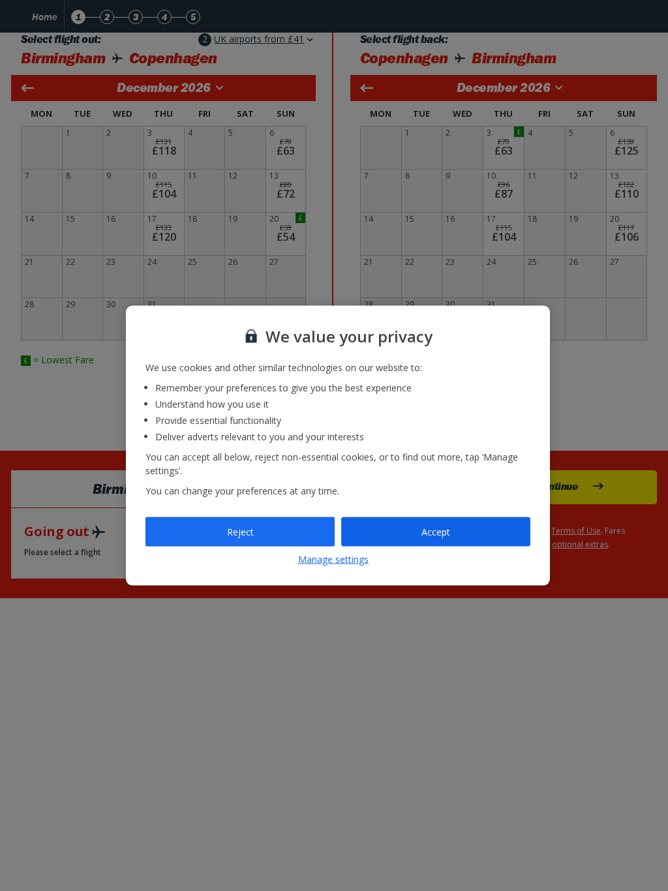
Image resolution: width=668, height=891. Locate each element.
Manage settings (333, 559)
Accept (435, 531)
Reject (240, 531)
